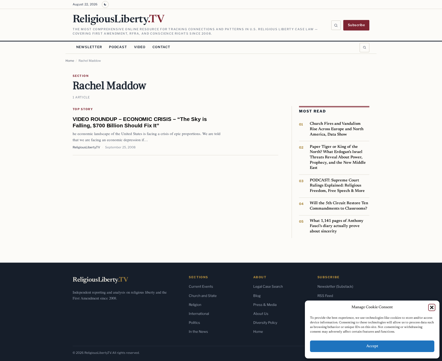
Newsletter (89, 47)
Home (69, 61)
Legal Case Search (268, 286)
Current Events (201, 286)
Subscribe (356, 25)
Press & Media (265, 305)
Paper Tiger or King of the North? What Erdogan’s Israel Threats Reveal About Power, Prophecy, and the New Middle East (338, 157)
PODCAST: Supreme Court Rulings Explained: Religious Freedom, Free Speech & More (337, 185)
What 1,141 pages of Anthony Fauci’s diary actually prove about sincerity (336, 226)
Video (139, 47)
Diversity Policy (265, 323)
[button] (431, 307)
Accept (372, 346)
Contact (161, 47)
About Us (260, 314)
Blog (257, 296)
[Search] (336, 25)
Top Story (83, 109)
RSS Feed (325, 296)
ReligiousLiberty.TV (86, 147)
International (199, 314)
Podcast (118, 47)
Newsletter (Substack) (335, 286)
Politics (194, 323)
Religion (195, 305)
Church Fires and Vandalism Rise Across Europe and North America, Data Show (336, 129)
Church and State (203, 296)
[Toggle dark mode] (105, 4)
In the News (198, 331)
